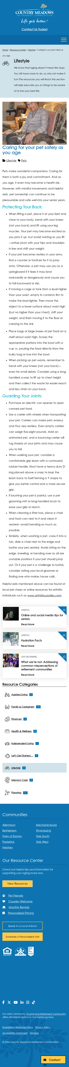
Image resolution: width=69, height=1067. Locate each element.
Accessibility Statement (15, 1033)
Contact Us (51, 1061)
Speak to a (22, 925)
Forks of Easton (12, 836)
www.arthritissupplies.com (44, 595)
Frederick (8, 841)
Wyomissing (43, 830)
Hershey (7, 847)
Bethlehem (9, 830)
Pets (24, 160)
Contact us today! (34, 29)
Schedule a (22, 936)
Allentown (8, 825)
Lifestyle (11, 160)
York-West (42, 841)
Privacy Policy (42, 1027)
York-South (42, 836)
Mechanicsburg (46, 825)
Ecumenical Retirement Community (46, 1014)
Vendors (34, 1033)
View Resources (17, 883)
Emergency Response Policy (17, 1027)
